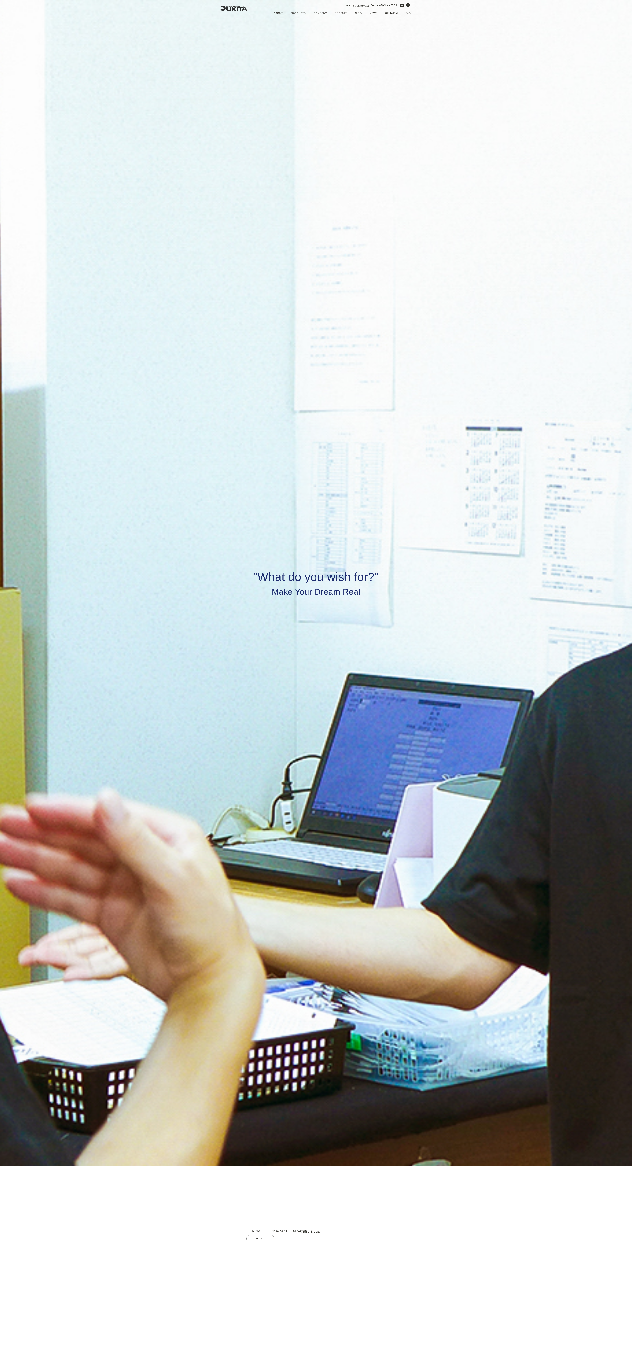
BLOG (358, 13)
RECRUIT (341, 13)
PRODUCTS (298, 13)
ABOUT (278, 13)
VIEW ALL (259, 1238)
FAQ (408, 13)
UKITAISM (391, 13)
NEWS (373, 13)
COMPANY (320, 13)
